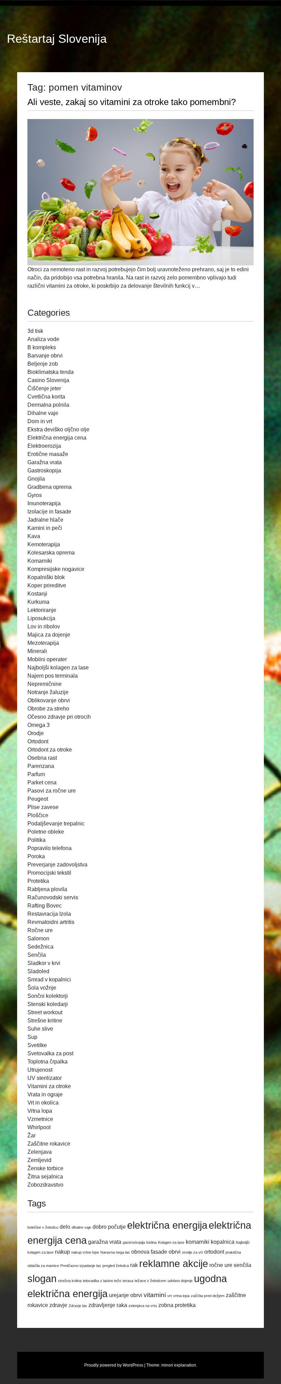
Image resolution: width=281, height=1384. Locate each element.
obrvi (175, 1252)
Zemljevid (39, 1160)
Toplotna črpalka (47, 1062)
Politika (36, 840)
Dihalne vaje (42, 413)
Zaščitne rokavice (48, 1144)
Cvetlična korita (46, 397)
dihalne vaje (81, 1227)
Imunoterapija (44, 503)
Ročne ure (40, 930)
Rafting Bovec (44, 906)
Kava (33, 536)
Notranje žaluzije (48, 692)
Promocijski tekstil (49, 873)
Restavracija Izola (49, 914)
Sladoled (38, 971)
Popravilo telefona (49, 848)
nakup (62, 1252)
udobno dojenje (180, 1281)
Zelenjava (39, 1152)
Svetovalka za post (50, 1053)
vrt (169, 1296)
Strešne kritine (44, 1020)
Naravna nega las (115, 1252)
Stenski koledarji (47, 1004)
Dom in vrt (39, 421)
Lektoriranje (41, 610)
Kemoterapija (43, 544)
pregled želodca (115, 1266)
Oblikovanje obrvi (48, 700)
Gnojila (36, 479)
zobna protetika (177, 1305)
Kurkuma (38, 602)
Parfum (36, 774)
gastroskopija (134, 1242)
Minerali (37, 651)
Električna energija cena (56, 438)
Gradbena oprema (49, 487)
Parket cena (42, 782)
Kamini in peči (44, 528)
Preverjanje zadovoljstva (57, 864)
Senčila (36, 955)
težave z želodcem (150, 1281)
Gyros (34, 495)
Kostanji (37, 594)
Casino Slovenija (48, 380)
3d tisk (35, 331)
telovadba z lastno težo (102, 1281)
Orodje (35, 733)
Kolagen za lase (171, 1242)
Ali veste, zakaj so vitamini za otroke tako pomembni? (131, 102)
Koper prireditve (46, 585)
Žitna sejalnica (45, 1176)
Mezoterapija (43, 643)
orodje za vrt (192, 1252)
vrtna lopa (181, 1296)
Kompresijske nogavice (55, 569)
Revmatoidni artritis (50, 922)
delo (65, 1227)
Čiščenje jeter (44, 388)
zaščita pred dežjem (207, 1296)
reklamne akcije (173, 1263)
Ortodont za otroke (49, 750)
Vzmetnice (40, 1119)
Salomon (38, 938)
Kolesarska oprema (51, 553)
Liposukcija (41, 618)
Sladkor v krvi (43, 963)
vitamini (155, 1294)
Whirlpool (39, 1127)
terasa (128, 1281)
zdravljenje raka (107, 1305)
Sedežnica (40, 947)
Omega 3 (38, 725)
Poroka (36, 856)
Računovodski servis (52, 897)
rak (134, 1265)
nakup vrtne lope (85, 1252)
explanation (185, 1365)
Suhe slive (40, 1029)
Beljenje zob (42, 364)
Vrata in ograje (45, 1094)
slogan (42, 1278)
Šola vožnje (41, 988)
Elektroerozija (44, 446)
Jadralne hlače (45, 520)
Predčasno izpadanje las (80, 1266)
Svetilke (37, 1045)
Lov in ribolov (43, 626)
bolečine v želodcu (42, 1227)
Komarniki (39, 561)
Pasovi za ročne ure (51, 791)
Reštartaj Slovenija (57, 38)
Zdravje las (78, 1306)
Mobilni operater (47, 659)
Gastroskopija (44, 470)
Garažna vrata (44, 462)
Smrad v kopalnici (49, 979)
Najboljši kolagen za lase (58, 667)
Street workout (44, 1012)
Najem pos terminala (52, 676)
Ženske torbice (45, 1168)
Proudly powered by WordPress (113, 1365)
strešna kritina (70, 1281)
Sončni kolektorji (47, 996)
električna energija (167, 1225)
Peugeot (37, 799)
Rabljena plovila (47, 889)
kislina (151, 1242)
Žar (31, 1135)
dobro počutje (109, 1227)
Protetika (38, 881)
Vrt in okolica (43, 1103)
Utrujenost (39, 1070)
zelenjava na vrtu (143, 1306)
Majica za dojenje (48, 635)
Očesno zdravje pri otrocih (59, 717)
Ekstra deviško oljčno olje (58, 429)
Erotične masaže (47, 454)
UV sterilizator (44, 1078)
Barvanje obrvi (45, 355)
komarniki (197, 1242)
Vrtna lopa (39, 1111)
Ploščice (37, 815)
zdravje (58, 1305)
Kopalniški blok (46, 577)
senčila (242, 1265)
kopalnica (222, 1242)
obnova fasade (149, 1252)
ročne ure (220, 1265)
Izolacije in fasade (49, 511)
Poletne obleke (45, 832)
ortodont (214, 1252)
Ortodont (37, 741)
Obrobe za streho (48, 708)
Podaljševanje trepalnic (56, 823)
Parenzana (40, 766)
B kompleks (41, 347)
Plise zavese (43, 807)
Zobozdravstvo (45, 1185)
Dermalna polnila (48, 405)
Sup (32, 1037)
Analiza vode (43, 339)
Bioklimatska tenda (50, 372)
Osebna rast (42, 758)
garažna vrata (104, 1242)
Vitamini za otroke (49, 1086)
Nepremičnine (44, 684)
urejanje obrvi (125, 1295)
